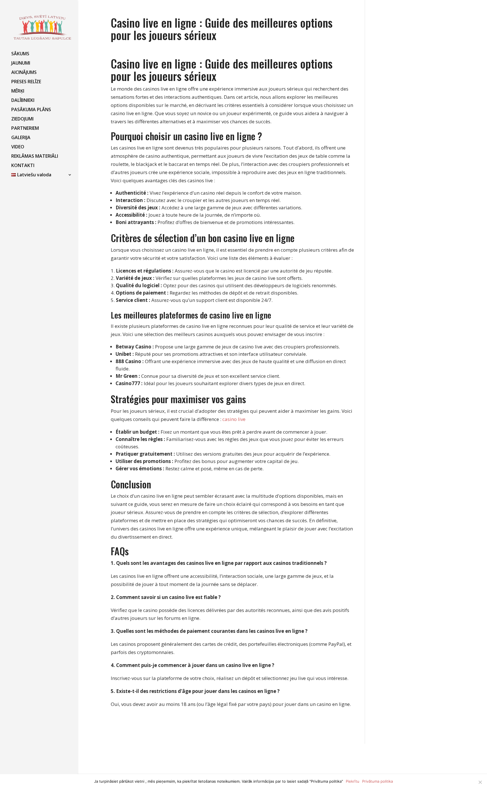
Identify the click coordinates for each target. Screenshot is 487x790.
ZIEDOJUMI (22, 119)
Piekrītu (352, 781)
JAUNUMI (20, 63)
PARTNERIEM (25, 128)
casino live (233, 419)
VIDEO (17, 147)
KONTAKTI (22, 165)
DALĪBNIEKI (22, 100)
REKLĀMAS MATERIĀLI (34, 156)
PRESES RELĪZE (26, 82)
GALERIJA (20, 138)
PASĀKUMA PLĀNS (31, 110)
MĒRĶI (17, 91)
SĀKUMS (20, 54)
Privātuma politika (377, 781)
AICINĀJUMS (24, 72)
